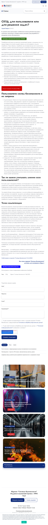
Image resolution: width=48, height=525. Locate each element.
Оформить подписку (17, 500)
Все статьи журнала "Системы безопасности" (31, 261)
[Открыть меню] (45, 6)
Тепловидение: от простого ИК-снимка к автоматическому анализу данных (18, 352)
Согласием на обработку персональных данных (30, 322)
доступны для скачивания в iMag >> (34, 263)
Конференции (36, 2)
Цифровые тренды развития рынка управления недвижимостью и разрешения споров (21, 355)
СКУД (6, 274)
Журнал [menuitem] (29, 507)
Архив (14, 345)
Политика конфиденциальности (24, 511)
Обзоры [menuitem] (24, 507)
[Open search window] (43, 6)
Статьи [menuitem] (19, 507)
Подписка (43, 2)
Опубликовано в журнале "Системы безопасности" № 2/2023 (17, 258)
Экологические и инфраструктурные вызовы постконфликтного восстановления (19, 349)
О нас (33, 507)
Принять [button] (24, 522)
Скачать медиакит (31, 500)
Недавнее (4, 345)
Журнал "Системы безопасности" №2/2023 (20, 274)
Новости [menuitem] (15, 507)
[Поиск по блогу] (44, 11)
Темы (10, 345)
